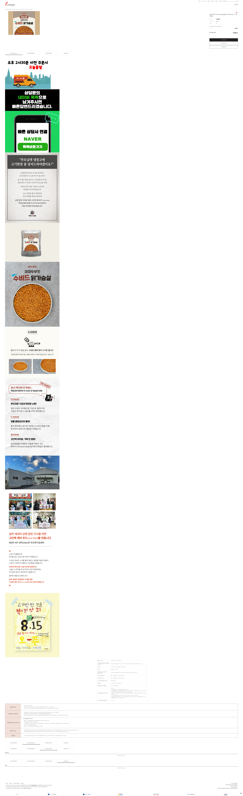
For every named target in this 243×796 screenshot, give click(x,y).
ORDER (208, 1)
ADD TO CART (223, 43)
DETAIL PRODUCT (13, 53)
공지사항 (220, 1)
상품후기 (216, 1)
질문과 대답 (225, 1)
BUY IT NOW (223, 39)
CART (205, 1)
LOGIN (199, 1)
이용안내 (10, 783)
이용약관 (22, 783)
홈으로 (7, 783)
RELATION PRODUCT (31, 53)
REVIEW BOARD (48, 53)
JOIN (202, 1)
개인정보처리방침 (16, 783)
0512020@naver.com (44, 786)
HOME (6, 9)
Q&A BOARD (66, 53)
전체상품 (236, 4)
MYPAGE (212, 1)
